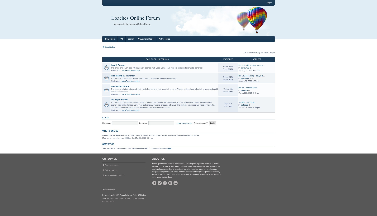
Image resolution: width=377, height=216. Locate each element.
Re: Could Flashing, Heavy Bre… (251, 76)
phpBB (115, 195)
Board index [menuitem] (110, 39)
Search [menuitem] (131, 39)
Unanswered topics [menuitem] (146, 39)
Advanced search (112, 165)
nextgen (141, 198)
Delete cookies (111, 170)
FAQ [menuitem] (121, 39)
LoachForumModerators (130, 71)
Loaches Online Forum (135, 17)
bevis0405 (245, 68)
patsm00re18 (246, 78)
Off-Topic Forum (119, 99)
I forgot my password (184, 123)
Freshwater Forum (120, 86)
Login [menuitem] (269, 3)
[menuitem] (105, 201)
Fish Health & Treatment (123, 76)
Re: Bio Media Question (247, 88)
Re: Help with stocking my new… (251, 65)
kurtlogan (244, 105)
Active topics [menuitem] (164, 39)
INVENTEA (131, 198)
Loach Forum (117, 65)
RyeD (169, 149)
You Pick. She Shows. (247, 102)
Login (105, 117)
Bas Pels (244, 90)
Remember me (200, 123)
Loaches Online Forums (157, 59)
